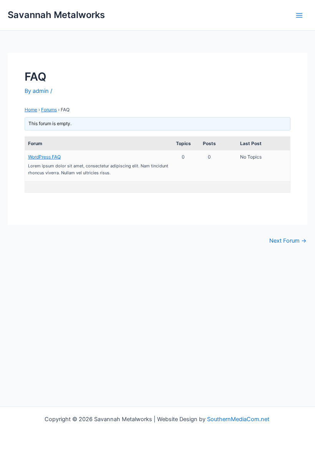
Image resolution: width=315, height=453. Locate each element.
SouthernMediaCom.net (239, 419)
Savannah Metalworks (56, 14)
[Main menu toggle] (299, 15)
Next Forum (288, 241)
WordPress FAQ (44, 157)
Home (31, 109)
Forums (49, 109)
